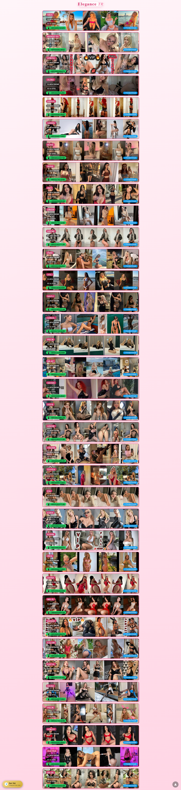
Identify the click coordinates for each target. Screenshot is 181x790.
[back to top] (175, 784)
